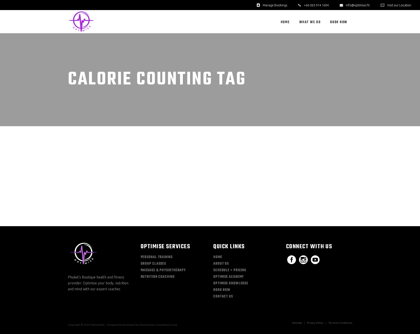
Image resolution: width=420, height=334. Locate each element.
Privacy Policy (315, 322)
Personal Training (157, 257)
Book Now (221, 290)
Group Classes (153, 264)
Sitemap (297, 322)
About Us (221, 264)
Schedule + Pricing (229, 270)
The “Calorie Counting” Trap (107, 197)
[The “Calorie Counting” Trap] (113, 159)
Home (217, 257)
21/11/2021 (82, 190)
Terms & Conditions (340, 322)
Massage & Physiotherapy (163, 270)
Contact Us (223, 296)
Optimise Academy (228, 277)
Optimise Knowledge (230, 283)
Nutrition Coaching (158, 277)
